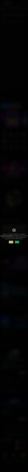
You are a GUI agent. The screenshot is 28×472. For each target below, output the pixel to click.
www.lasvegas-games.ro (6, 235)
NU (11, 242)
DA (17, 242)
